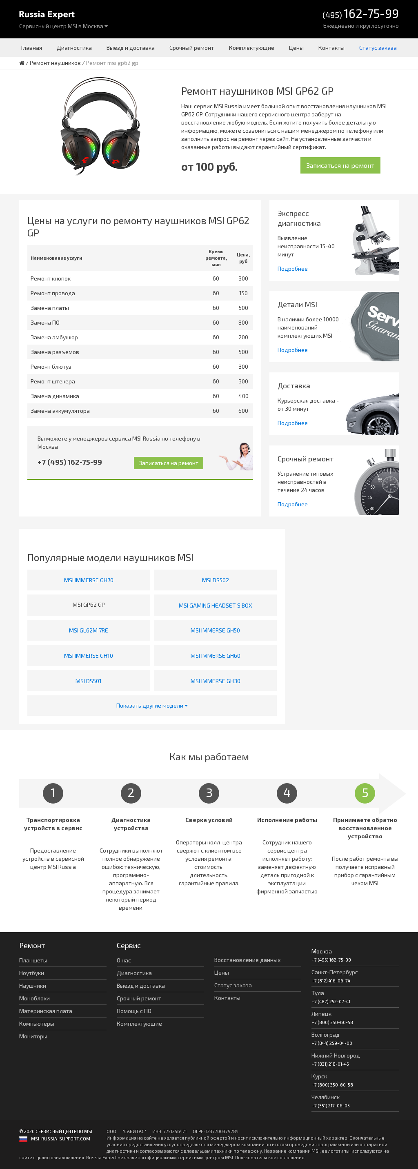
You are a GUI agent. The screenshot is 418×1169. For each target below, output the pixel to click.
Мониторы (33, 1036)
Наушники (32, 985)
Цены (296, 47)
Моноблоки (34, 998)
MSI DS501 (89, 680)
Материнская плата (45, 1010)
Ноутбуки (31, 972)
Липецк (321, 1013)
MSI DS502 (215, 580)
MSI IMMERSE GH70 (88, 580)
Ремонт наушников (55, 62)
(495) (360, 14)
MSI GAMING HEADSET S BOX (215, 605)
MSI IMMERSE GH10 (88, 655)
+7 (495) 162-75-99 (70, 461)
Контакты (331, 47)
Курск (319, 1076)
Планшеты (33, 960)
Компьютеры (36, 1023)
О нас (124, 960)
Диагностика (74, 47)
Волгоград (325, 1034)
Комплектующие (251, 47)
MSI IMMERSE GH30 (215, 680)
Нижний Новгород (335, 1055)
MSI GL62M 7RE (88, 630)
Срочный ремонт (191, 47)
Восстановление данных (247, 959)
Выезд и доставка (131, 47)
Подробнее (293, 268)
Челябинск (325, 1096)
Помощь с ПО (134, 1010)
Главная (31, 47)
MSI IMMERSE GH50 (215, 630)
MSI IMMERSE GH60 (215, 655)
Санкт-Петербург (334, 972)
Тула (317, 992)
